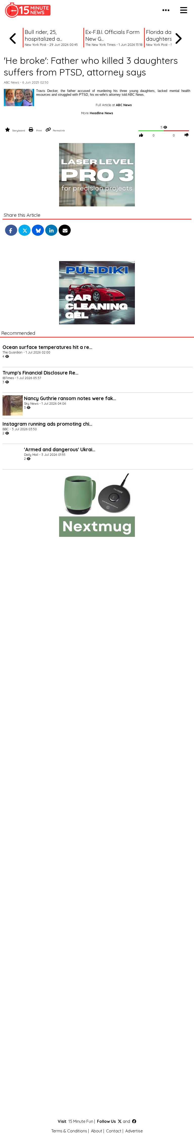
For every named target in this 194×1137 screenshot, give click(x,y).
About (96, 1130)
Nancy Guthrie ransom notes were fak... (70, 398)
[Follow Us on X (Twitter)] (120, 1121)
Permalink (59, 130)
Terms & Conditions (69, 1130)
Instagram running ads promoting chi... (47, 424)
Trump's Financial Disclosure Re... (40, 373)
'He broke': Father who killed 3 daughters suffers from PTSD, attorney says (91, 66)
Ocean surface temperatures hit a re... (47, 347)
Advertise (134, 1130)
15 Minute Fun (80, 1121)
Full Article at (114, 105)
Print (39, 130)
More (97, 113)
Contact (114, 1130)
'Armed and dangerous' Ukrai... (59, 449)
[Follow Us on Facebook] (134, 1121)
